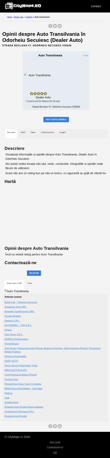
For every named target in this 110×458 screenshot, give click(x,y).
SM (55, 452)
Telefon (34, 273)
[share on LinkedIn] (59, 27)
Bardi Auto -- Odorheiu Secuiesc (21, 302)
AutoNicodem (11, 402)
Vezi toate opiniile (56, 119)
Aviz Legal (55, 442)
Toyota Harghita (13, 316)
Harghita (29, 17)
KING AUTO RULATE (16, 370)
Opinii (9, 17)
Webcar (8, 393)
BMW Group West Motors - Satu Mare (24, 388)
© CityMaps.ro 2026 (17, 436)
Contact (96, 6)
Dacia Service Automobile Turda (21, 365)
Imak (7, 398)
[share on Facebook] (50, 27)
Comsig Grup (11, 379)
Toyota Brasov (12, 344)
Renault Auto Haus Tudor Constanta (23, 384)
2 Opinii (85, 55)
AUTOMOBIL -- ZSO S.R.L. (18, 325)
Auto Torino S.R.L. (14, 334)
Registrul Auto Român (16, 416)
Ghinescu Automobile (15, 356)
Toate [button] (29, 283)
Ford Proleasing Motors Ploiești (21, 375)
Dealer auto (18, 17)
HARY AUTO (11, 361)
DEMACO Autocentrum (16, 339)
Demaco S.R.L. (12, 321)
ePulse (8, 330)
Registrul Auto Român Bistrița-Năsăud (24, 407)
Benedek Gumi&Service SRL (19, 311)
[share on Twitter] (55, 27)
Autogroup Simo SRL (15, 307)
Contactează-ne (55, 447)
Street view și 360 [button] (14, 283)
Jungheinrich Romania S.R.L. (20, 411)
